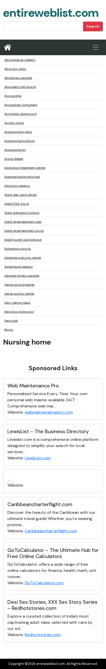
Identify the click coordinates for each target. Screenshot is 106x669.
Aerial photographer (19, 285)
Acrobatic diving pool (20, 114)
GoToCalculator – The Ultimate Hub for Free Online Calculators (53, 553)
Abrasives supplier (18, 78)
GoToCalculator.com (44, 583)
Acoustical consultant (20, 105)
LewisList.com (38, 458)
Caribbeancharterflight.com (39, 504)
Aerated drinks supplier (22, 276)
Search (93, 26)
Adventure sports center (22, 258)
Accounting (12, 96)
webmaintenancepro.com (49, 412)
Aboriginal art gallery (20, 60)
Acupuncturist (15, 150)
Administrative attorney (22, 177)
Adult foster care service (22, 240)
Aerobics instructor (19, 312)
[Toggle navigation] (96, 47)
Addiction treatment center (25, 168)
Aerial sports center (19, 294)
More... (9, 330)
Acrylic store (14, 123)
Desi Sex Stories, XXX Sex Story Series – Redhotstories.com (52, 605)
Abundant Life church (20, 87)
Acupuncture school (19, 141)
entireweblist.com (51, 12)
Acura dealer (13, 159)
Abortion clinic (15, 69)
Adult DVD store (16, 204)
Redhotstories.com (43, 634)
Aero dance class (17, 303)
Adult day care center (20, 195)
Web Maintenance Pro (33, 386)
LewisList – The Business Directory (48, 431)
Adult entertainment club (23, 222)
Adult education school (21, 213)
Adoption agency (17, 186)
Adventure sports (17, 249)
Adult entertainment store (23, 231)
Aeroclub (11, 321)
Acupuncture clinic (18, 132)
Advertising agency (18, 267)
